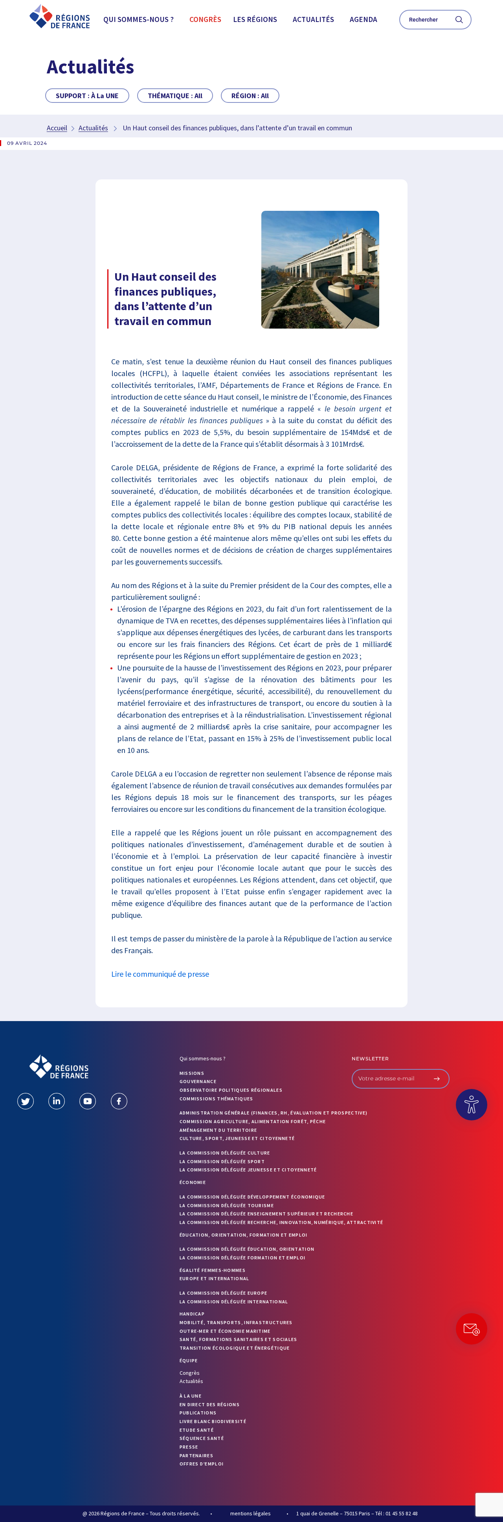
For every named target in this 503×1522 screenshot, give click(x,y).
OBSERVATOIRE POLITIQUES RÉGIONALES (231, 1090)
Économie (193, 1182)
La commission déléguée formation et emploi (243, 1258)
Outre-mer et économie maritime (225, 1331)
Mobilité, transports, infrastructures (236, 1322)
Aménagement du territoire (218, 1130)
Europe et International (215, 1278)
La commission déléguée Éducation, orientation (247, 1249)
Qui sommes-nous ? (138, 19)
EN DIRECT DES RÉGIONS (210, 1404)
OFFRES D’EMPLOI (202, 1464)
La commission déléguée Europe (224, 1293)
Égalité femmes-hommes (213, 1270)
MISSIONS (192, 1073)
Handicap (192, 1314)
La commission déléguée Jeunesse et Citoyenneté (248, 1170)
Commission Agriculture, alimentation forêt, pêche (253, 1121)
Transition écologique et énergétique (235, 1348)
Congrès (205, 19)
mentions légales (250, 1513)
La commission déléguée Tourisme (227, 1205)
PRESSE (189, 1447)
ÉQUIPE (189, 1360)
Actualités (313, 19)
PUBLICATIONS (198, 1413)
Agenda (363, 19)
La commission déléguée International (234, 1302)
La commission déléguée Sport (222, 1161)
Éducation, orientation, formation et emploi (244, 1235)
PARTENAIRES (196, 1455)
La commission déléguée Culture (225, 1153)
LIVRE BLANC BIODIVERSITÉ (213, 1421)
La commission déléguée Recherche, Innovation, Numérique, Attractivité (282, 1222)
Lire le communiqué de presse (160, 974)
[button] (140, 19)
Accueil (57, 127)
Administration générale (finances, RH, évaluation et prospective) (274, 1113)
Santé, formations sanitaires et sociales (238, 1339)
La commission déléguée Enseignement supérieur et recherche (266, 1214)
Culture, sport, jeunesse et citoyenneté (237, 1138)
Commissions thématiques (216, 1099)
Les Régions (255, 19)
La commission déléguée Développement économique (252, 1197)
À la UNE (191, 1396)
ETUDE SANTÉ (197, 1430)
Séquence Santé (202, 1438)
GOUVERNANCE (198, 1081)
